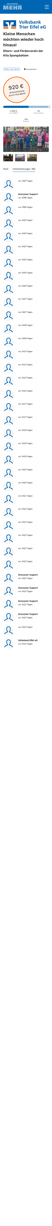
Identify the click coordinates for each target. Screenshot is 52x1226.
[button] (47, 7)
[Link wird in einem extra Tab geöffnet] (12, 9)
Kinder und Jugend (11, 69)
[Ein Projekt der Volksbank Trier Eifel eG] (24, 24)
